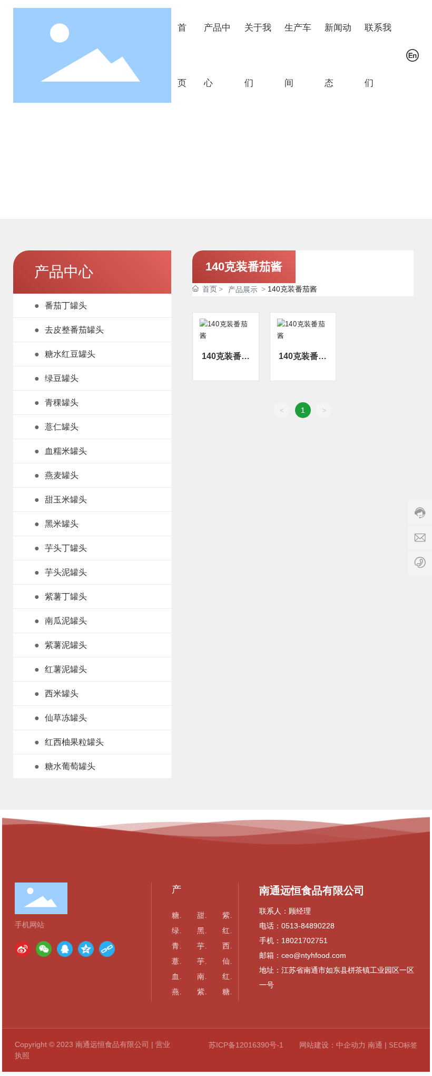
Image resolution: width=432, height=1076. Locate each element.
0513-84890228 (308, 926)
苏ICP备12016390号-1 (246, 1045)
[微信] (44, 949)
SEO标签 (403, 1045)
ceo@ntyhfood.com (313, 955)
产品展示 (243, 289)
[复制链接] (107, 949)
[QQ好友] (65, 949)
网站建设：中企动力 (332, 1045)
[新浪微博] (23, 949)
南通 (375, 1045)
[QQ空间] (86, 949)
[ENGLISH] (412, 55)
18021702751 (304, 940)
